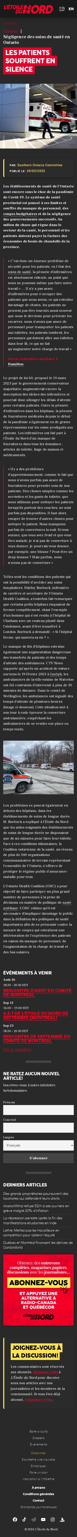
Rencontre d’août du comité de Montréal (37, 992)
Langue (8, 1137)
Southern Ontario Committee (39, 165)
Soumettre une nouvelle (38, 1460)
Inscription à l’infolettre (38, 1479)
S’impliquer (38, 1466)
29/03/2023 (36, 171)
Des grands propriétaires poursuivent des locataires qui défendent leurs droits (35, 1196)
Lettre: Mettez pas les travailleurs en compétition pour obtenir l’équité (31, 1232)
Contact (38, 1500)
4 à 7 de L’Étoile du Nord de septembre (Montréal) (35, 1015)
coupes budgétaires (20, 214)
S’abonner (38, 1453)
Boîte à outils (39, 1431)
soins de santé (19, 272)
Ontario (10, 31)
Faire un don (38, 1473)
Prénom (9, 1102)
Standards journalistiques (38, 1507)
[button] (62, 9)
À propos (38, 1487)
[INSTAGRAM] (52, 1519)
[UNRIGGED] (62, 1519)
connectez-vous (38, 1399)
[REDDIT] (33, 1519)
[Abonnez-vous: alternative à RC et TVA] (38, 1290)
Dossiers (38, 1438)
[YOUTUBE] (43, 1519)
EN (71, 9)
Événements (38, 1444)
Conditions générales (38, 1494)
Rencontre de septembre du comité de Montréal (36, 1038)
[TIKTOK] (24, 1519)
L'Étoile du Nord (46, 1529)
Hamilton (16, 364)
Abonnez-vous (45, 1372)
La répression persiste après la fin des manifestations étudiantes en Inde (32, 1220)
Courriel (9, 1120)
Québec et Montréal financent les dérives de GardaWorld (38, 1245)
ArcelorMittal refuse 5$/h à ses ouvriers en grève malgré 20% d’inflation (36, 1208)
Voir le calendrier (17, 1049)
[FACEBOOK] (15, 1519)
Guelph (56, 674)
